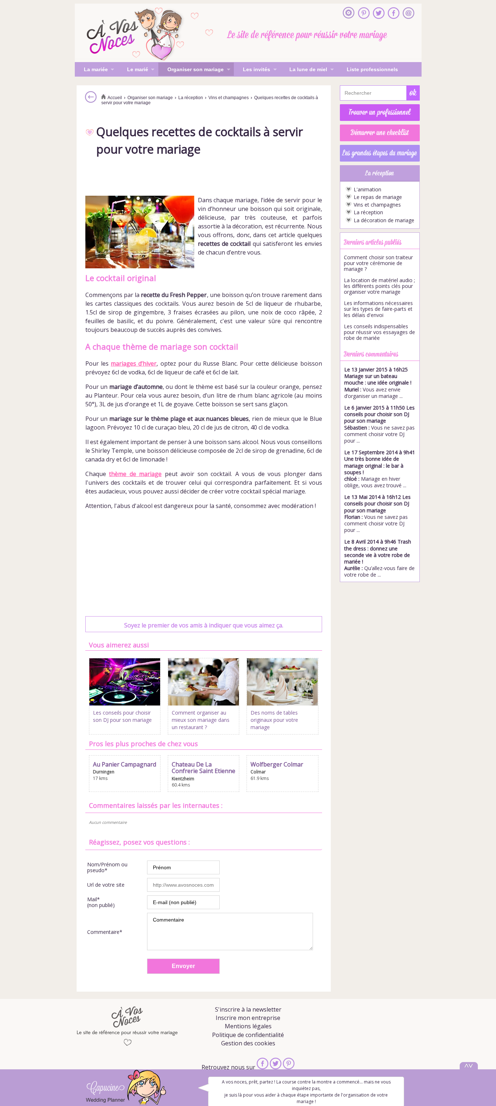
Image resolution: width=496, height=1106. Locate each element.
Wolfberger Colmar (277, 764)
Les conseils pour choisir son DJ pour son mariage (122, 716)
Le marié (133, 70)
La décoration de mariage (384, 220)
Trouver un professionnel (380, 112)
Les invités (252, 70)
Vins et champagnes (377, 205)
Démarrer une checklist (380, 132)
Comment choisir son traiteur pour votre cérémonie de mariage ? (378, 263)
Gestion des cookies (248, 1043)
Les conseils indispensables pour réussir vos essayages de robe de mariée (379, 332)
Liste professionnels (372, 69)
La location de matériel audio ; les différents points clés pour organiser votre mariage (379, 286)
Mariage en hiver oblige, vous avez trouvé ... (379, 469)
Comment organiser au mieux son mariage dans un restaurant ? (200, 719)
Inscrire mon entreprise (248, 1017)
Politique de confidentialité (248, 1035)
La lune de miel (303, 70)
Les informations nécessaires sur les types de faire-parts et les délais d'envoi (378, 309)
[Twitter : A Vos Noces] (379, 13)
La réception (368, 212)
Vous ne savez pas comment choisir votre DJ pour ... (379, 424)
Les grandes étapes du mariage (379, 153)
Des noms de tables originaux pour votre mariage (274, 719)
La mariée (91, 70)
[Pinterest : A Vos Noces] (364, 13)
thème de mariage (135, 474)
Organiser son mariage (191, 70)
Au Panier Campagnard (124, 764)
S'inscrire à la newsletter (248, 1009)
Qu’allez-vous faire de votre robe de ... (379, 558)
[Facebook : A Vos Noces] (393, 13)
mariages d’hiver (133, 363)
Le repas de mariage (378, 197)
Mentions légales (248, 1026)
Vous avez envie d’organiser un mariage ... (377, 382)
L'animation (367, 189)
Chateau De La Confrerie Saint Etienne (203, 767)
